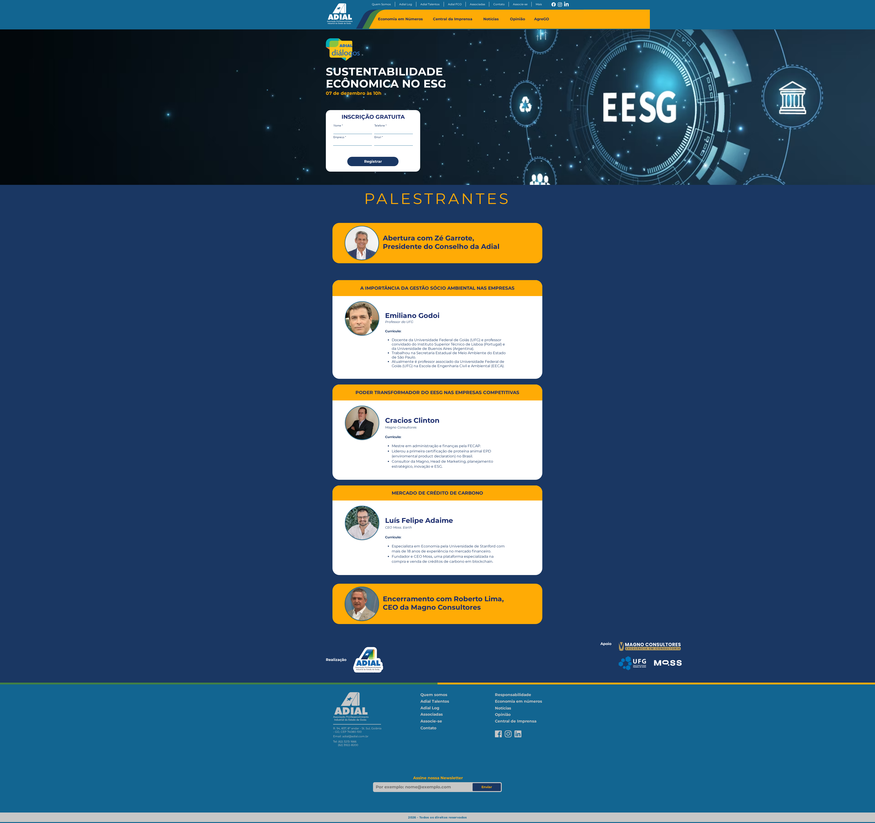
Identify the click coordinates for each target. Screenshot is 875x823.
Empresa (338, 137)
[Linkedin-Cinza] (518, 733)
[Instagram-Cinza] (508, 733)
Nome (337, 125)
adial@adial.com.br (355, 736)
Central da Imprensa (452, 19)
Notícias (491, 19)
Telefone (379, 125)
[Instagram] (560, 4)
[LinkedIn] (566, 4)
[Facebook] (553, 4)
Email (377, 137)
